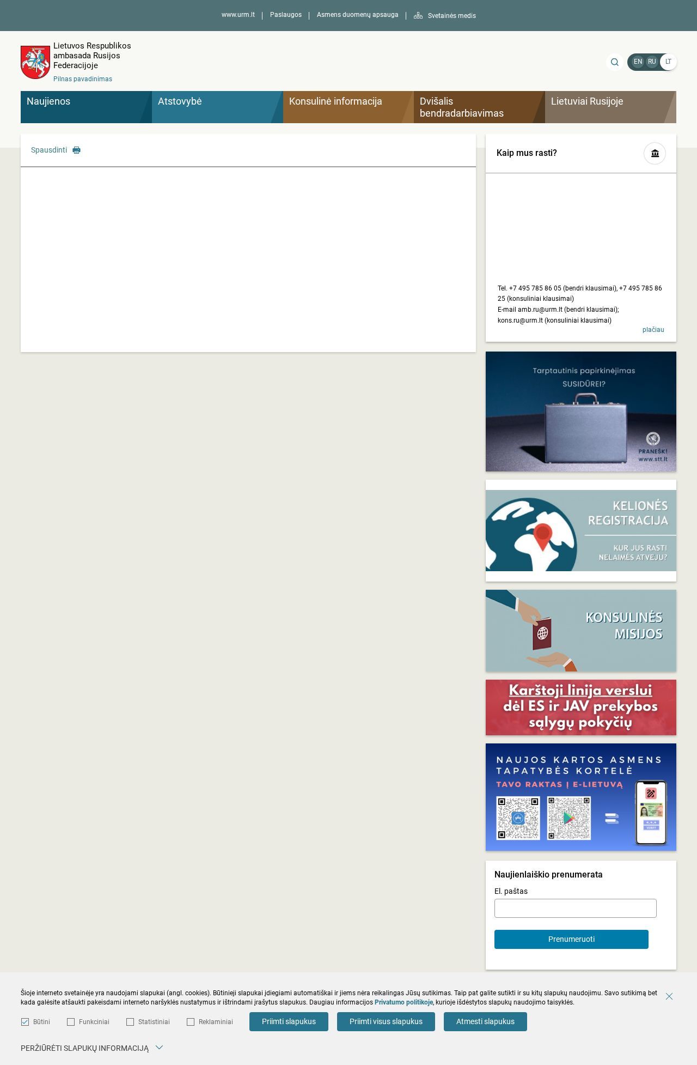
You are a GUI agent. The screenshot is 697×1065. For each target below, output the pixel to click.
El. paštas (511, 891)
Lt (668, 61)
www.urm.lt (238, 15)
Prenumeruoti (571, 939)
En (638, 61)
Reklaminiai (216, 1022)
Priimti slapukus (289, 1021)
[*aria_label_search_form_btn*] (614, 62)
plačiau (653, 330)
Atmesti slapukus (485, 1021)
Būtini (41, 1022)
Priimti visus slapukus (386, 1021)
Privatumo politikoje (404, 1002)
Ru (652, 61)
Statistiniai (154, 1022)
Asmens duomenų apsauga (358, 15)
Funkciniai (94, 1022)
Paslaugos (286, 15)
